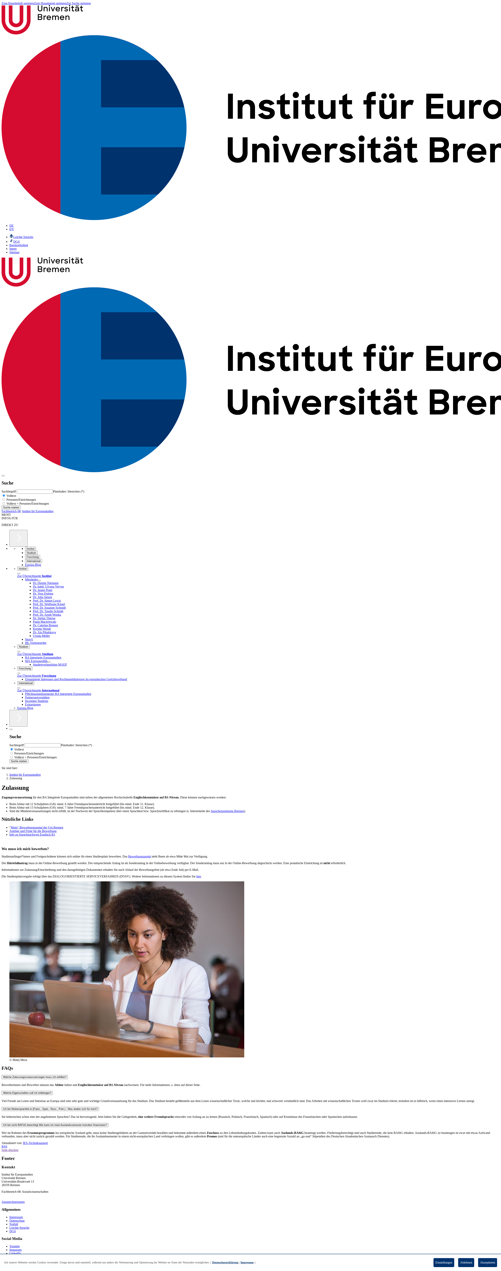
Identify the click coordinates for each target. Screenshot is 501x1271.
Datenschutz (17, 1220)
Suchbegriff (9, 491)
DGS (12, 1231)
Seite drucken (10, 1150)
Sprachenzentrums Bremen (227, 811)
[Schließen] (18, 573)
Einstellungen (443, 1262)
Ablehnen (466, 1262)
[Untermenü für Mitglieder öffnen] (39, 580)
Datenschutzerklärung (225, 1262)
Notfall (13, 1224)
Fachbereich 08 (11, 511)
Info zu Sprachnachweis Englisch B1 (32, 834)
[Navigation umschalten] (3, 475)
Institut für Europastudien (37, 511)
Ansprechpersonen (13, 1202)
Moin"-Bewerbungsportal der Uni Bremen (37, 827)
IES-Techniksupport (35, 1143)
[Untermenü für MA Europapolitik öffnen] (49, 662)
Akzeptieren (487, 1262)
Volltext (11, 495)
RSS (4, 1146)
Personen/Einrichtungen (21, 499)
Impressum (16, 1217)
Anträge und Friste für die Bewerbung (33, 831)
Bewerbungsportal (139, 856)
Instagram (15, 1249)
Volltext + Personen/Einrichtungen (27, 503)
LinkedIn (15, 1253)
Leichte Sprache (19, 1227)
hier (198, 876)
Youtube (14, 1246)
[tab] (250, 1077)
